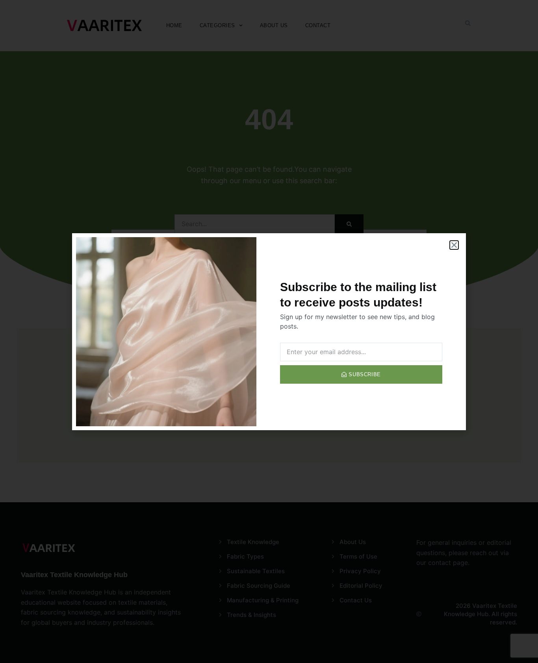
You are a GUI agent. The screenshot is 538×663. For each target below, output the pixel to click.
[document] (269, 331)
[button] (454, 245)
